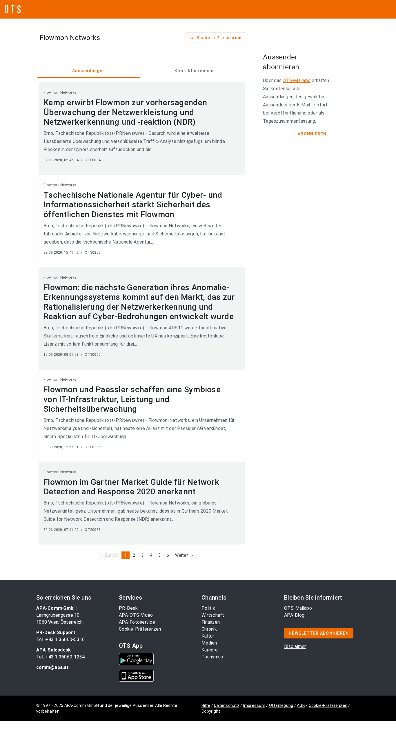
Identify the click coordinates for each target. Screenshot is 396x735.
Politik (208, 608)
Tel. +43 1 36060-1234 (60, 657)
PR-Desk (128, 608)
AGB (301, 705)
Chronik (209, 629)
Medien (209, 643)
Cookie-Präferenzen (140, 629)
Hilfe (205, 705)
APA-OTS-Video (136, 615)
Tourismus (212, 657)
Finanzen (210, 622)
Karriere (209, 650)
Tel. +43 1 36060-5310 (60, 639)
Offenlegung (281, 705)
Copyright (210, 711)
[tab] (88, 71)
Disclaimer (295, 646)
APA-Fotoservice (137, 622)
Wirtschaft (212, 615)
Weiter (185, 555)
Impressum (254, 705)
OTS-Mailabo (296, 80)
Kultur (207, 636)
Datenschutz (226, 705)
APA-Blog (294, 615)
